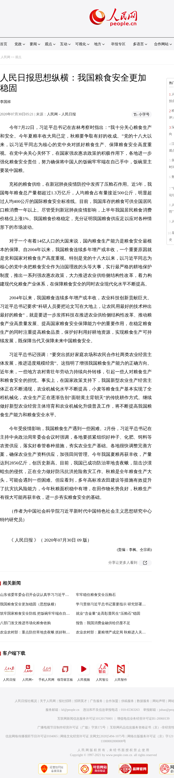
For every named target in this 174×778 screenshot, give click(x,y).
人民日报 (9, 679)
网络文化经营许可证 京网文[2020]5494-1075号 (92, 736)
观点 (18, 57)
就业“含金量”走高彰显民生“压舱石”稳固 (108, 613)
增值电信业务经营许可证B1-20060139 (143, 718)
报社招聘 (65, 701)
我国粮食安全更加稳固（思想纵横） (29, 604)
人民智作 (120, 679)
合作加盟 (112, 701)
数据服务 (143, 701)
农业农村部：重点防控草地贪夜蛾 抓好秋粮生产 (38, 632)
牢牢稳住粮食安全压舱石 (96, 595)
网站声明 (158, 701)
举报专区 (118, 44)
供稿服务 (127, 701)
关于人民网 (48, 701)
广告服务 (96, 701)
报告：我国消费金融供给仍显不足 (103, 623)
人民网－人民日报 (61, 114)
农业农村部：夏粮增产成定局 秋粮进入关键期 (112, 632)
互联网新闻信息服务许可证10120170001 (85, 718)
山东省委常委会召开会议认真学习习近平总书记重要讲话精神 (49, 595)
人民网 (5, 57)
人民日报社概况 (26, 701)
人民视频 (83, 679)
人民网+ (28, 679)
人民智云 (102, 679)
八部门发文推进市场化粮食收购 (25, 623)
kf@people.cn (70, 709)
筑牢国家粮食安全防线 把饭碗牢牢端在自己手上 (38, 613)
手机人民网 (46, 679)
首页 (3, 44)
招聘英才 (80, 701)
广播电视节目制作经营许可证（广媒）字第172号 (71, 727)
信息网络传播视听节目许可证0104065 (31, 736)
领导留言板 (65, 679)
